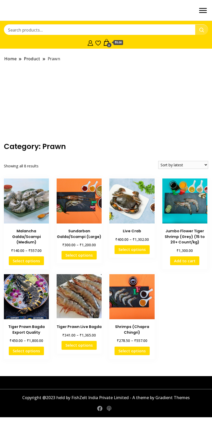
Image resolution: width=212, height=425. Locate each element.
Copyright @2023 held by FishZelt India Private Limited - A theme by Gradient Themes (106, 397)
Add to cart (184, 260)
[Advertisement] (106, 102)
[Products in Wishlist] (98, 42)
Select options (26, 260)
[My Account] (90, 42)
